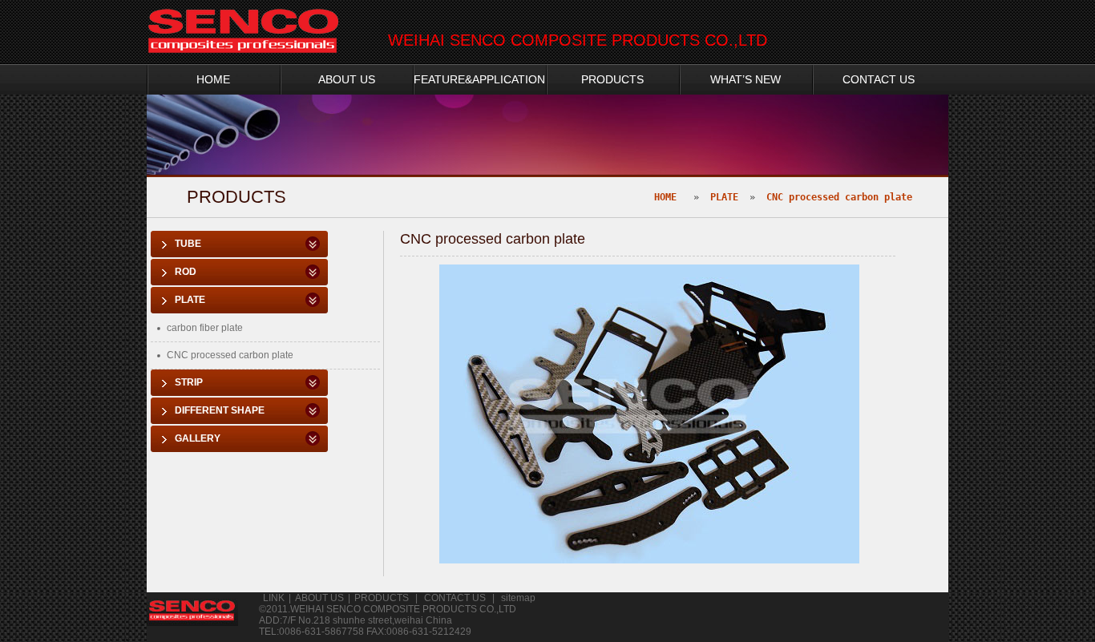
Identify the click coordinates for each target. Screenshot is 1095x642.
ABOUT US (346, 79)
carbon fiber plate (205, 327)
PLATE (724, 197)
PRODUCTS (612, 79)
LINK (274, 598)
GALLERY (197, 438)
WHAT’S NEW (745, 79)
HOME (213, 79)
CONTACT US (878, 79)
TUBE (188, 243)
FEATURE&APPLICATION (479, 79)
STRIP (189, 382)
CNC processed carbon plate (839, 197)
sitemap (518, 598)
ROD (185, 271)
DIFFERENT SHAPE (220, 410)
